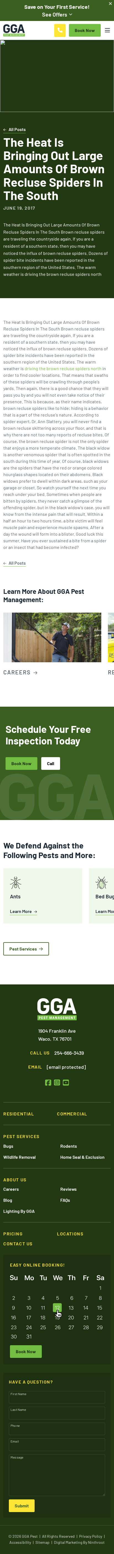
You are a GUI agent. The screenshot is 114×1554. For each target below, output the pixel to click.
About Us (15, 1179)
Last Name (18, 1409)
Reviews (68, 1189)
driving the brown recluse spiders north (63, 368)
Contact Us (18, 1243)
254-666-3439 (69, 1053)
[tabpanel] (52, 645)
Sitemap (42, 1542)
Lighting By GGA (19, 1211)
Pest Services (23, 948)
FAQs (65, 1200)
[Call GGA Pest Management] (60, 30)
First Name (19, 1394)
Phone (15, 1425)
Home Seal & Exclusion (82, 1157)
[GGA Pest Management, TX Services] (57, 1009)
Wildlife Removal (19, 1157)
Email (15, 1441)
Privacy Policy (90, 1536)
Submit (22, 1505)
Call (50, 763)
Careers (11, 1189)
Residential (18, 1113)
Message (17, 1457)
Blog (7, 1200)
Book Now (21, 763)
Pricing (13, 1233)
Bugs (8, 1146)
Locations (70, 1233)
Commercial (72, 1113)
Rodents (68, 1146)
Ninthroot (96, 1542)
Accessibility (20, 1542)
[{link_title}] (48, 1082)
